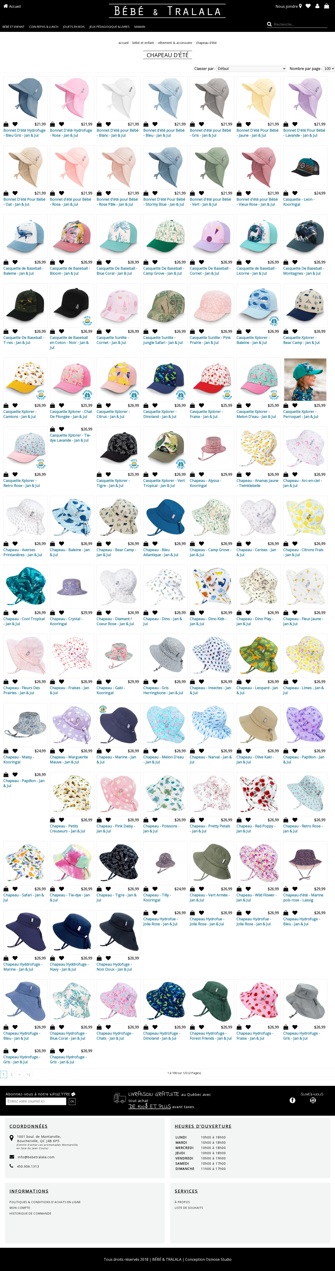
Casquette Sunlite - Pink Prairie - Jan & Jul (210, 340)
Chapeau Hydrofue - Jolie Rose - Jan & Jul (160, 921)
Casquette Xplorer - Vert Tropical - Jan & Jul (164, 483)
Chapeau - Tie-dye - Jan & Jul (70, 898)
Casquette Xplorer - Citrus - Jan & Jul (113, 414)
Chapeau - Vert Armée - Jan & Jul (210, 898)
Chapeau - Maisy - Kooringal (18, 759)
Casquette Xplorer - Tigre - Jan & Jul (113, 483)
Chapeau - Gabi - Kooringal (111, 690)
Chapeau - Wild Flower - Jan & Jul (257, 898)
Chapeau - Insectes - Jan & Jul (210, 690)
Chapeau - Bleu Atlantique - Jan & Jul (160, 552)
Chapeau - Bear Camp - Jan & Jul (116, 552)
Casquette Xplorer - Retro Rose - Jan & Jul (21, 483)
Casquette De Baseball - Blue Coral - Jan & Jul (117, 271)
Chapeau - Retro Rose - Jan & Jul (303, 828)
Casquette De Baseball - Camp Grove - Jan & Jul (163, 271)
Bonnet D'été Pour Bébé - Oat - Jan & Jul (24, 202)
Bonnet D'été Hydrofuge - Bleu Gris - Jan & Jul (24, 133)
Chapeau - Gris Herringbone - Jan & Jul (163, 690)
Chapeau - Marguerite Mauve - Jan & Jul (69, 759)
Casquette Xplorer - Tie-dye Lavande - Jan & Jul (70, 438)
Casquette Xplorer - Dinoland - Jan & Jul (160, 414)
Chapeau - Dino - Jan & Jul (162, 621)
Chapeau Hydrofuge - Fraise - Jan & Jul (255, 1036)
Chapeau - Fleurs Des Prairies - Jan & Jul (21, 690)
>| (28, 1074)
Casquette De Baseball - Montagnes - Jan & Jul (303, 271)
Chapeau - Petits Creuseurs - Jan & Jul (67, 828)
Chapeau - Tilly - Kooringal (157, 898)
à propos (182, 1202)
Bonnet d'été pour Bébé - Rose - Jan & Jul (70, 202)
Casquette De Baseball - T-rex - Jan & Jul (23, 340)
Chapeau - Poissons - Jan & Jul (161, 828)
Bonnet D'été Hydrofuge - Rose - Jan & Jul (71, 133)
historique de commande (30, 1213)
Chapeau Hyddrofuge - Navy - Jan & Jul (69, 967)
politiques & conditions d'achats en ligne (45, 1202)
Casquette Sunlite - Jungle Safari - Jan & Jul (163, 340)
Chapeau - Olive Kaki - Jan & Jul (255, 759)
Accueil (15, 6)
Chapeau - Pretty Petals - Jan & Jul (210, 828)
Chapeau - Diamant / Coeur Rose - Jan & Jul (115, 621)
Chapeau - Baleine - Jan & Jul (70, 552)
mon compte (20, 1208)
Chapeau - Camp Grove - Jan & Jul (211, 552)
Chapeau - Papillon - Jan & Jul (303, 759)
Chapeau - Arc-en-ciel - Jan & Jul (302, 483)
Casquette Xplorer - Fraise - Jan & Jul (206, 414)
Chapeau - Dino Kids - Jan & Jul (208, 621)
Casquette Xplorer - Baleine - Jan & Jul (253, 340)
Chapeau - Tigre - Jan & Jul (117, 898)
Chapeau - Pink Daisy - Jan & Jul (116, 828)
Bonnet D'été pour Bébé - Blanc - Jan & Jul (118, 133)
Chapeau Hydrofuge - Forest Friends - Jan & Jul (211, 1036)
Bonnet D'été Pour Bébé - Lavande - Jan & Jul (304, 133)
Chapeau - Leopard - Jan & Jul (257, 690)
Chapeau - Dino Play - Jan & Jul (255, 621)
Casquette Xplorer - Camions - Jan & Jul (20, 414)
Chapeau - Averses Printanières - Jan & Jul (22, 552)
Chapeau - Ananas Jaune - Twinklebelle (257, 483)
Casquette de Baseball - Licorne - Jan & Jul (257, 271)
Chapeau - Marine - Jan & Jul (116, 759)
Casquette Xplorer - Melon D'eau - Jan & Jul (256, 414)
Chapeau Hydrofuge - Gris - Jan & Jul (301, 1036)
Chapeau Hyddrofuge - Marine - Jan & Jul (22, 967)
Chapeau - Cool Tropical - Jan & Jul (24, 621)
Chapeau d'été (206, 43)
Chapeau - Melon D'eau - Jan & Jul (163, 759)
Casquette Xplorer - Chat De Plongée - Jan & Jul (71, 414)
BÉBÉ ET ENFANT (143, 43)
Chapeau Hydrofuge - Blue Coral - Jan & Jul (68, 1036)
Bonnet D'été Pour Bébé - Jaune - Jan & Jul (257, 133)
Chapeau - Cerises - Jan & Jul (256, 552)
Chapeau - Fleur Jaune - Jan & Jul (303, 621)
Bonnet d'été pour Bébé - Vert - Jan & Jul (210, 202)
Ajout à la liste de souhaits (13, 124)
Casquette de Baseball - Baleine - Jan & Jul (23, 271)
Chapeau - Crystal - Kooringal (66, 621)
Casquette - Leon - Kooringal (299, 202)
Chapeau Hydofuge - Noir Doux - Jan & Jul (114, 967)
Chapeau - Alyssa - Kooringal (205, 483)
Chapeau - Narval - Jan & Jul (211, 759)
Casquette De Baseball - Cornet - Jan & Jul (210, 271)
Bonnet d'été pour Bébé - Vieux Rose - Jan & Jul (257, 202)
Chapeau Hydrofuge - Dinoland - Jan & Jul (161, 1036)
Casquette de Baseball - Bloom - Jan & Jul (70, 271)
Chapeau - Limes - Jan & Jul (303, 690)
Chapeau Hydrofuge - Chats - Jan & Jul (115, 1036)
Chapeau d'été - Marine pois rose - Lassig (303, 898)
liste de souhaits (189, 1208)
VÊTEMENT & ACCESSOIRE (175, 43)
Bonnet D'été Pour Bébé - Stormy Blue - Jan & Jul (164, 202)
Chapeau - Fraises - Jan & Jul (69, 690)
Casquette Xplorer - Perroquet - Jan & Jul (300, 414)
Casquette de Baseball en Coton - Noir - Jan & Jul (69, 342)
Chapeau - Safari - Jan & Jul (23, 898)
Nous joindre (287, 6)
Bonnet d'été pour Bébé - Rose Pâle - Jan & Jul (117, 202)
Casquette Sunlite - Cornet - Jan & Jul (113, 340)
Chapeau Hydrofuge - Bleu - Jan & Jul (301, 921)
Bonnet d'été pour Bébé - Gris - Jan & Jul (210, 133)
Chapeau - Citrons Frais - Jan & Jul (303, 552)
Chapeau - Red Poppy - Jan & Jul (256, 828)
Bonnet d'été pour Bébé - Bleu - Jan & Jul (164, 133)
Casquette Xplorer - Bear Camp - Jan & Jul (301, 340)
